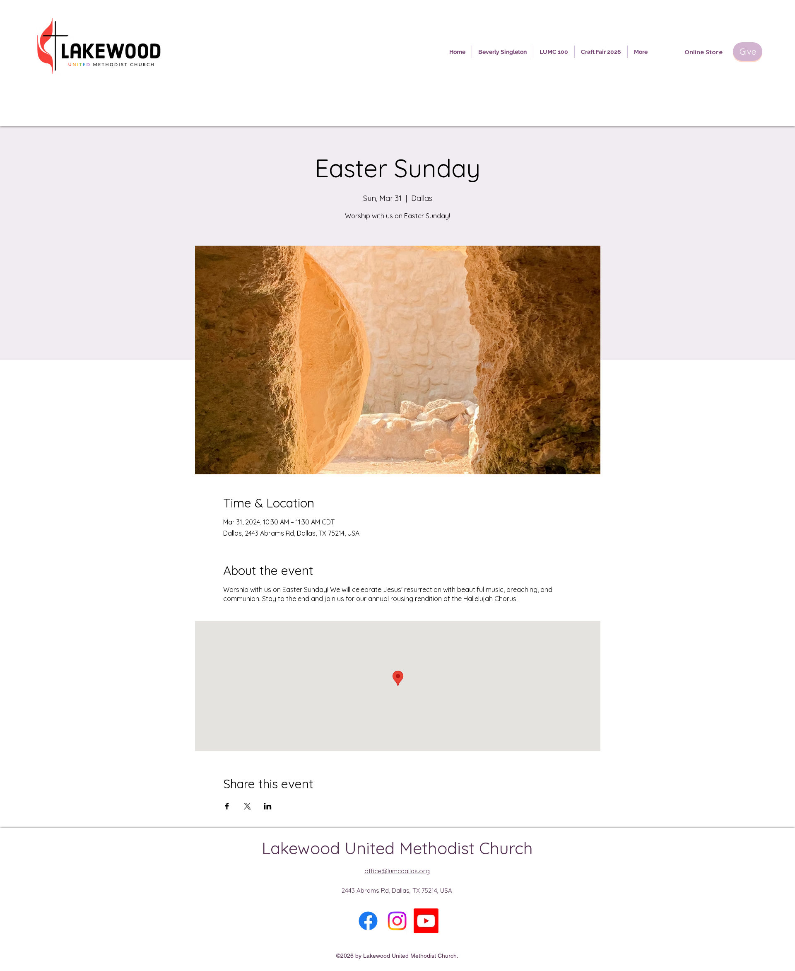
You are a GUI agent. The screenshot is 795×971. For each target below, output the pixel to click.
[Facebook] (368, 920)
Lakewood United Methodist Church (397, 848)
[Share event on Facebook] (227, 806)
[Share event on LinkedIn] (268, 806)
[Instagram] (397, 920)
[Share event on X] (247, 806)
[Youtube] (426, 920)
